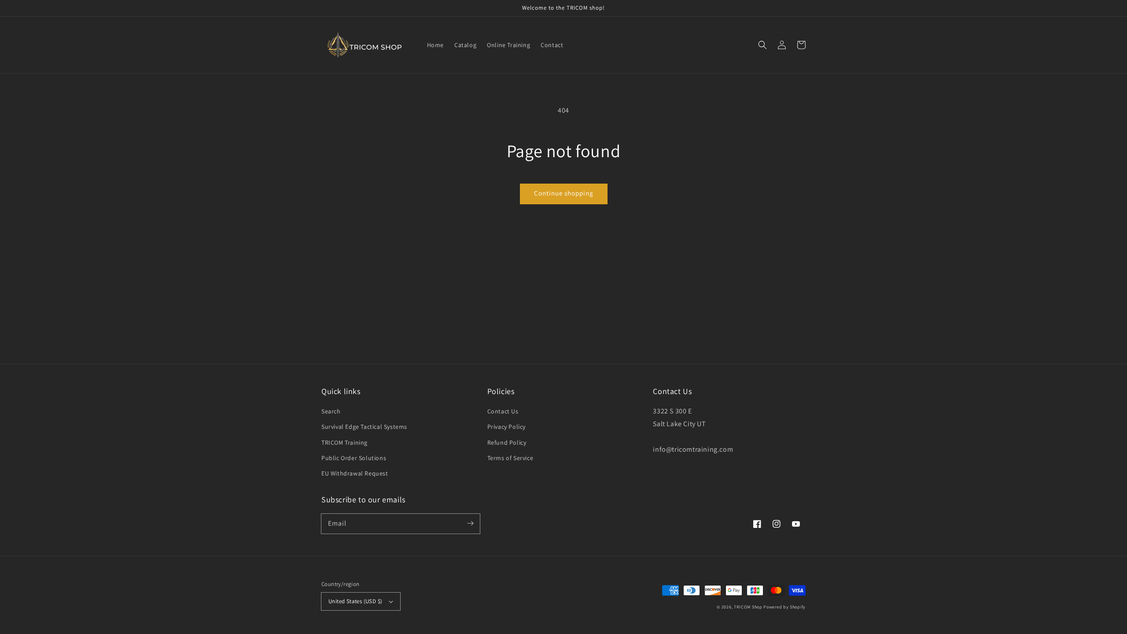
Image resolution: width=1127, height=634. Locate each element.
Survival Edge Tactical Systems (364, 427)
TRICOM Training (344, 442)
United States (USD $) (355, 601)
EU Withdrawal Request (354, 473)
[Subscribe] (470, 523)
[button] (762, 45)
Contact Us (503, 411)
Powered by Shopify (784, 607)
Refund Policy (507, 442)
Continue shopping (563, 193)
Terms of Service (510, 458)
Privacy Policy (506, 427)
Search (331, 411)
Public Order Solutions (353, 458)
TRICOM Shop (748, 607)
